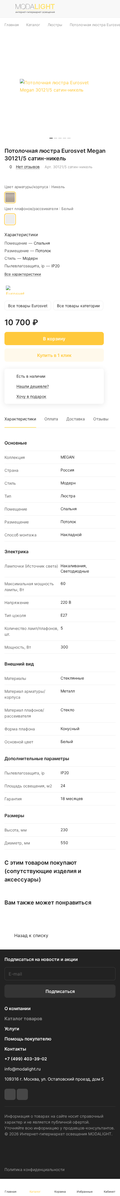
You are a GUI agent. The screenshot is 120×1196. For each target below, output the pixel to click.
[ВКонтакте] (10, 1094)
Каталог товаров (23, 1018)
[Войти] (98, 9)
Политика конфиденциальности (34, 1169)
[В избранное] (9, 174)
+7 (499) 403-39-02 (25, 1058)
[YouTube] (22, 1094)
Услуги (11, 1028)
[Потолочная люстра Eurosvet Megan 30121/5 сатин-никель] (60, 86)
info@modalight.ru (22, 1069)
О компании (17, 1008)
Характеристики (20, 418)
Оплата (51, 418)
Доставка (75, 418)
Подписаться (60, 991)
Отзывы (101, 418)
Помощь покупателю (27, 1039)
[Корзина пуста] (111, 9)
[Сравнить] (21, 174)
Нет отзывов (28, 166)
